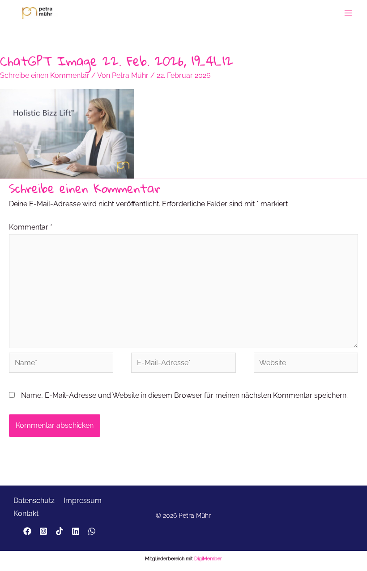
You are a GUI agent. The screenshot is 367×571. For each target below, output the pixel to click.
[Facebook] (27, 531)
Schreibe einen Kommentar (45, 75)
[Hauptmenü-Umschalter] (348, 12)
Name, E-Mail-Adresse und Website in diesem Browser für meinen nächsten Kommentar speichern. (184, 395)
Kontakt (25, 513)
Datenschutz (34, 500)
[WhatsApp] (92, 531)
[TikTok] (59, 531)
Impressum (83, 500)
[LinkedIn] (76, 531)
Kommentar (30, 227)
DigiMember (208, 559)
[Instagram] (43, 531)
